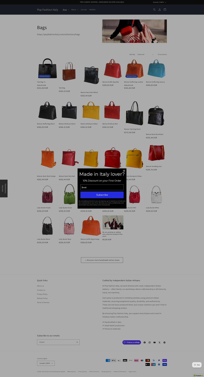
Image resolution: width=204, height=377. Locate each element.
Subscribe (102, 194)
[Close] (124, 170)
